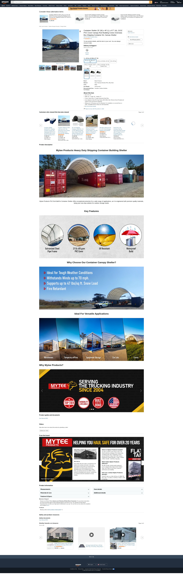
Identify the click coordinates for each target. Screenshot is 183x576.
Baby (117, 5)
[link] (60, 20)
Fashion (79, 5)
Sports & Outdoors (134, 5)
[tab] (89, 409)
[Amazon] (5, 2)
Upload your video (44, 430)
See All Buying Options (135, 39)
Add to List (131, 43)
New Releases (38, 5)
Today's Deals (59, 5)
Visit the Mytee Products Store (90, 37)
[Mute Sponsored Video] (71, 540)
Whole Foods (52, 5)
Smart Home (143, 5)
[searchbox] (81, 2)
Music (89, 5)
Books (65, 5)
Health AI (8, 5)
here (48, 505)
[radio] (42, 68)
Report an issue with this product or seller (94, 108)
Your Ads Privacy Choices (107, 568)
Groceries (45, 5)
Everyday (164, 5)
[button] (3, 5)
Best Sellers (30, 5)
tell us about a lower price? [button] (55, 509)
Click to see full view (60, 63)
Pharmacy (158, 5)
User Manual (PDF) (43, 418)
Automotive (111, 5)
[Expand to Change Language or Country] (95, 564)
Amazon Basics (23, 5)
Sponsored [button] (41, 525)
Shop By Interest (151, 5)
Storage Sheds (63, 26)
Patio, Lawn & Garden (43, 26)
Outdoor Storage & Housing (54, 26)
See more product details (90, 106)
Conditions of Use (73, 568)
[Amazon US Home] (78, 565)
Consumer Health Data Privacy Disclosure (93, 568)
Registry (84, 5)
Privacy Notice (81, 568)
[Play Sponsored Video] (91, 535)
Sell (75, 5)
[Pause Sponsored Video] (71, 538)
